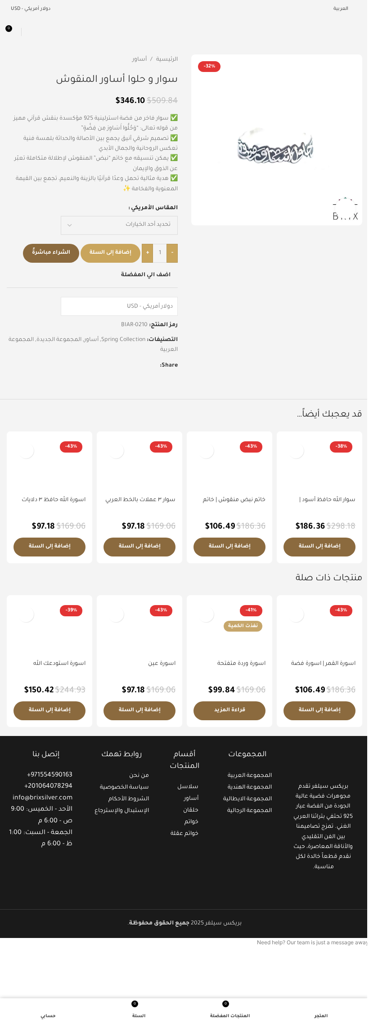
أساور (139, 60)
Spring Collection (123, 340)
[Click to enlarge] (345, 208)
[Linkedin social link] (132, 365)
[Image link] (323, 761)
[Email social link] (143, 365)
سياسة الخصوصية (124, 788)
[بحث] (30, 32)
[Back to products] (23, 59)
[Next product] (12, 59)
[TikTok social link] (312, 888)
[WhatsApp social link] (122, 365)
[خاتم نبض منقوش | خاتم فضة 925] (230, 465)
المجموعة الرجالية (249, 811)
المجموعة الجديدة (58, 340)
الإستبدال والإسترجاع (121, 811)
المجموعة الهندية (250, 788)
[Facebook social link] (154, 365)
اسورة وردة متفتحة (241, 664)
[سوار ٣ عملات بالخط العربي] (140, 465)
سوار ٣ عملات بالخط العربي (140, 500)
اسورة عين (162, 664)
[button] (320, 547)
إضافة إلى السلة (110, 253)
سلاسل (187, 787)
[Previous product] (33, 59)
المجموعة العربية (250, 776)
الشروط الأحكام (128, 799)
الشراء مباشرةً (51, 253)
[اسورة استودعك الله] (50, 629)
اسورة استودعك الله (59, 664)
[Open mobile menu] (359, 32)
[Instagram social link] (323, 888)
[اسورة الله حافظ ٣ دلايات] (50, 465)
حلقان (190, 811)
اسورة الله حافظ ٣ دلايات (54, 500)
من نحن (139, 776)
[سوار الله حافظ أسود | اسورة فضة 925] (320, 465)
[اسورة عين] (140, 629)
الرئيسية (167, 60)
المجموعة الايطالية (247, 799)
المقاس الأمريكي (154, 208)
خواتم (191, 822)
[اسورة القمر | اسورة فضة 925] (320, 629)
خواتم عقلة (184, 834)
